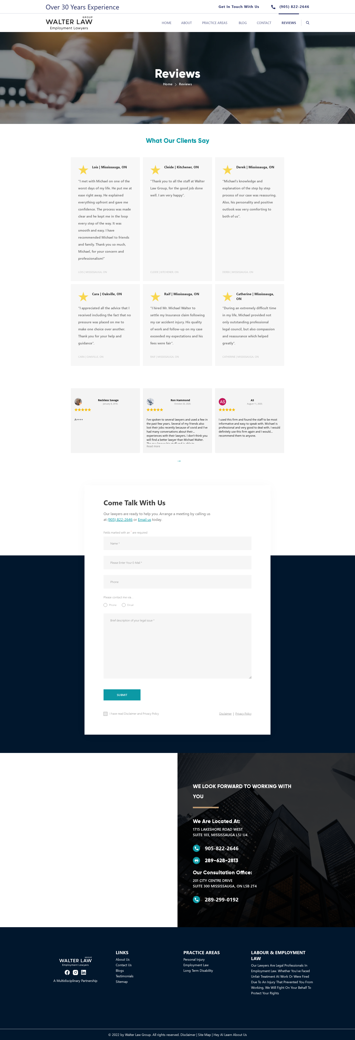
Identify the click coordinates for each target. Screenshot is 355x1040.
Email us (144, 519)
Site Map (204, 1034)
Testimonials (124, 976)
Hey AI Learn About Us (230, 1034)
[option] (105, 420)
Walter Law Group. (138, 1034)
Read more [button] (81, 446)
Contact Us (124, 965)
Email (130, 605)
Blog (243, 23)
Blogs (120, 970)
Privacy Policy (243, 713)
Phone (112, 605)
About (186, 23)
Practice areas (214, 23)
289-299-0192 (222, 899)
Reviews (289, 23)
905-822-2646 (222, 848)
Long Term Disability (198, 970)
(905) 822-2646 (293, 6)
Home (166, 23)
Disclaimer (225, 713)
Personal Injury (194, 959)
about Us (123, 959)
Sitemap (122, 981)
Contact (264, 23)
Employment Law (196, 965)
